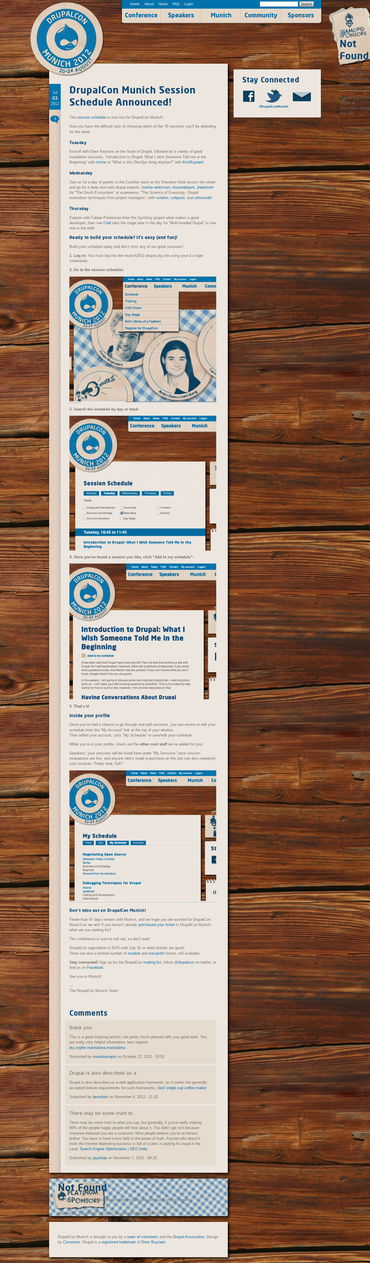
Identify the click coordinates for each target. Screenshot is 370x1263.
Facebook (95, 967)
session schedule (91, 117)
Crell (107, 223)
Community (261, 15)
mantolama (116, 1047)
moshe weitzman (156, 187)
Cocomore (71, 1242)
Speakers (181, 15)
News (163, 4)
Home (135, 4)
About (149, 4)
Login (188, 4)
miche (101, 162)
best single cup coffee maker (182, 1088)
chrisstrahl (203, 198)
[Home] (73, 39)
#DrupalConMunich (273, 106)
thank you (80, 1027)
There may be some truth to (101, 1113)
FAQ (176, 4)
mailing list (152, 962)
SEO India (138, 1149)
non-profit (156, 953)
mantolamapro (104, 1056)
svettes (162, 198)
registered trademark (118, 1242)
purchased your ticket (156, 925)
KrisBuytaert (193, 162)
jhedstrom (205, 187)
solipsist (178, 198)
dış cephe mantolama (87, 1047)
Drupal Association (188, 1237)
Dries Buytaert (153, 1242)
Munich (221, 15)
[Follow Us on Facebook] (250, 96)
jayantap (100, 1158)
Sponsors (301, 15)
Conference (141, 15)
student (134, 953)
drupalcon (186, 962)
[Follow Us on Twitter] (276, 96)
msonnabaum (183, 187)
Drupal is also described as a (102, 1073)
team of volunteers (142, 1237)
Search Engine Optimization (103, 1149)
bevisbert (100, 1097)
